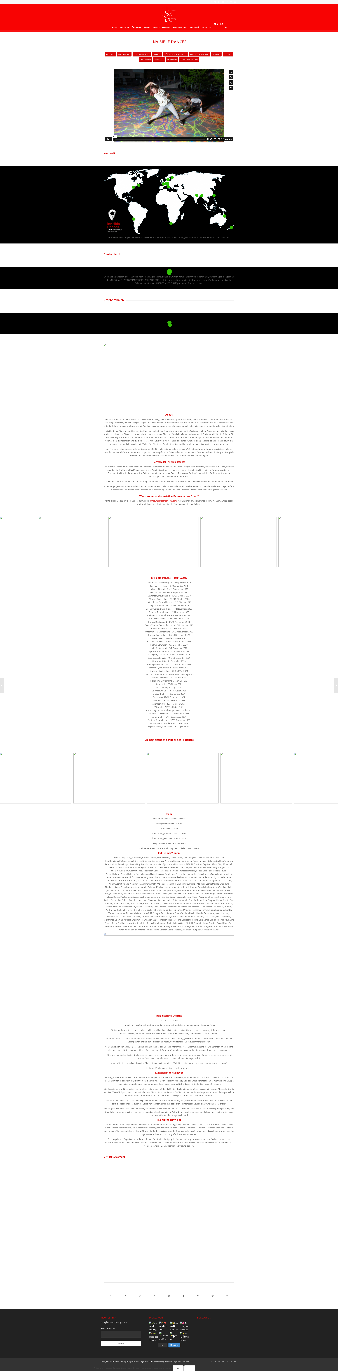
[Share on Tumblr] (183, 1295)
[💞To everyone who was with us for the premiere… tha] (184, 1326)
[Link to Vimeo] (231, 2)
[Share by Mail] (227, 1295)
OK (178, 1368)
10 (201, 195)
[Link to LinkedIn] (219, 2)
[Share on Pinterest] (154, 1295)
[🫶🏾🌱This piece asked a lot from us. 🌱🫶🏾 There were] (153, 1336)
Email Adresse (108, 1328)
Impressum (144, 1362)
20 (169, 270)
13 (168, 186)
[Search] (225, 27)
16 (185, 564)
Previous (6, 542)
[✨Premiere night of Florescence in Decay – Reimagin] (163, 1336)
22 (168, 272)
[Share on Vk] (198, 1295)
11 (168, 179)
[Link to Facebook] (211, 2)
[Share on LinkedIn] (169, 1295)
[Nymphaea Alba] (2, 685)
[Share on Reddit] (212, 1295)
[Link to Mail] (235, 2)
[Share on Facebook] (111, 1295)
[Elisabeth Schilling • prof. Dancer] (169, 14)
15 (163, 184)
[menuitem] (115, 27)
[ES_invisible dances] (169, 378)
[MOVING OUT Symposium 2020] (336, 685)
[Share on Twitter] (125, 1295)
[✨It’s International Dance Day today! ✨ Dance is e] (184, 1336)
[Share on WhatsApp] (140, 1295)
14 (167, 183)
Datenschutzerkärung (156, 1362)
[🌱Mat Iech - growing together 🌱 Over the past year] (153, 1326)
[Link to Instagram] (227, 2)
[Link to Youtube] (223, 2)
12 (224, 216)
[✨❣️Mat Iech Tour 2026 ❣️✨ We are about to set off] (163, 1326)
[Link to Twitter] (215, 2)
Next (332, 542)
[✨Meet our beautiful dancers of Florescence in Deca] (174, 1336)
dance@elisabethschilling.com (163, 500)
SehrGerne (185, 1362)
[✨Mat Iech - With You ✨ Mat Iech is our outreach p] (174, 1326)
